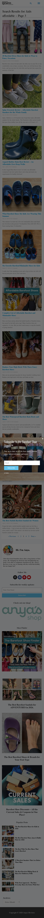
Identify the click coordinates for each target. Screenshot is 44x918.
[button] (43, 439)
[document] (22, 459)
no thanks (6, 473)
